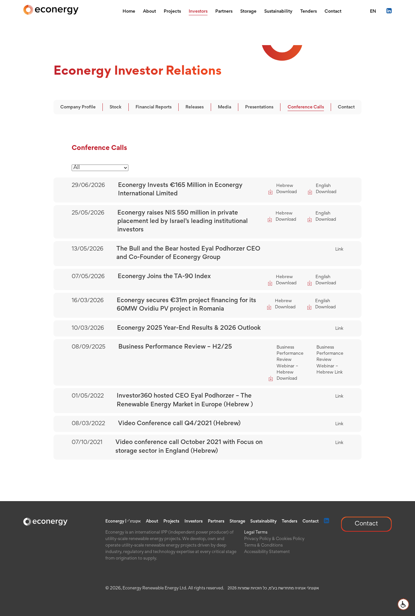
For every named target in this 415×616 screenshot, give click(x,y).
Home (129, 11)
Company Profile (78, 107)
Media (224, 107)
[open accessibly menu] (403, 604)
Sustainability (278, 11)
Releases (194, 107)
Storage (248, 11)
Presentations (259, 107)
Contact (333, 11)
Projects (172, 11)
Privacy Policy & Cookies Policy (274, 539)
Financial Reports (154, 107)
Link (339, 249)
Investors (198, 11)
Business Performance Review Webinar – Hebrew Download (290, 363)
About (149, 11)
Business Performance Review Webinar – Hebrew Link (329, 360)
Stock (115, 107)
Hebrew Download (286, 189)
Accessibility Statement (267, 552)
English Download (326, 189)
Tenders (308, 11)
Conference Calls (306, 107)
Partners (223, 11)
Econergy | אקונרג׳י (123, 522)
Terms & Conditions (263, 546)
